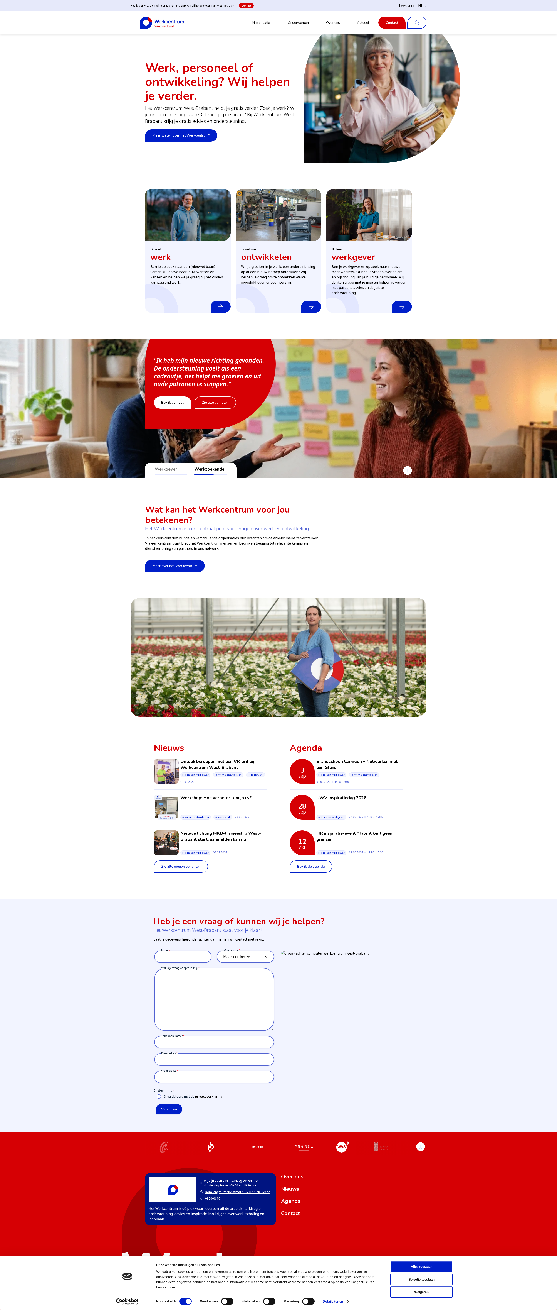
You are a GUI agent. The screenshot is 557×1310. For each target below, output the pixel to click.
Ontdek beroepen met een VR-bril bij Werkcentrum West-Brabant (217, 764)
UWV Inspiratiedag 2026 (341, 798)
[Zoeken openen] (416, 23)
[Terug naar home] (162, 23)
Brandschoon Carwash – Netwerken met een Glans (357, 764)
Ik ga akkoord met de (193, 1096)
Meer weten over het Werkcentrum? (181, 135)
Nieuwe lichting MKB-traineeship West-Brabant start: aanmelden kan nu (220, 836)
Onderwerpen (298, 22)
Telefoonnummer (172, 1036)
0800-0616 (212, 1198)
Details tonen (333, 1301)
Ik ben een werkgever (195, 775)
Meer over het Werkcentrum (175, 566)
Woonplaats (168, 1071)
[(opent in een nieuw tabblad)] (164, 1148)
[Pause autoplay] (407, 470)
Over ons (333, 22)
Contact (246, 5)
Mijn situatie (261, 22)
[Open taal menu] (422, 5)
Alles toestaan (421, 1266)
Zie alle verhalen (215, 402)
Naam (165, 950)
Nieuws (290, 1188)
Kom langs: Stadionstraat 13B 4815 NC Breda (235, 1192)
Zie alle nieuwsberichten (181, 866)
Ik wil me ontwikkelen (228, 775)
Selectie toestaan (422, 1279)
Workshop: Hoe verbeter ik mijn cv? (216, 798)
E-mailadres (168, 1053)
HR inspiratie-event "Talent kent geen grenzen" (354, 836)
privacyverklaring (208, 1096)
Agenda (291, 1201)
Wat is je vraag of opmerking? (179, 968)
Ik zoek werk (255, 775)
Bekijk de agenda (311, 866)
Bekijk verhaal (172, 402)
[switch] (227, 1301)
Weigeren (421, 1292)
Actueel (363, 22)
